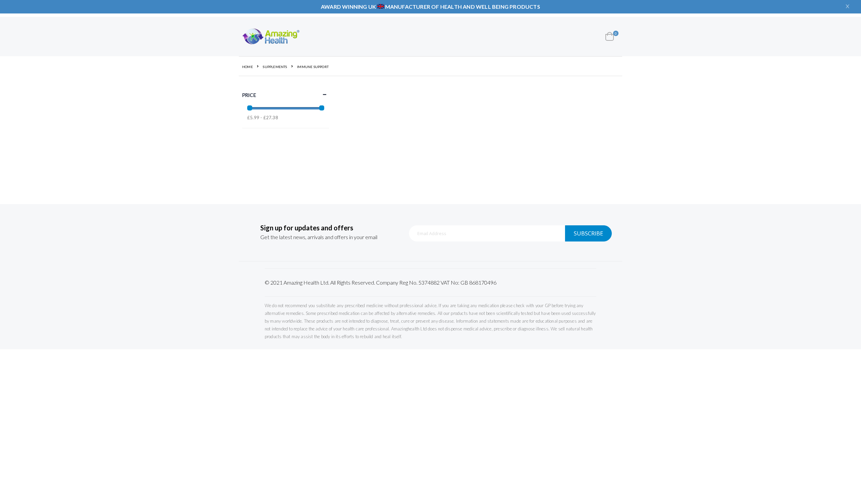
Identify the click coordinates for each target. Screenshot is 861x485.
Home (247, 67)
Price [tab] (249, 95)
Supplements (275, 66)
